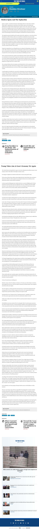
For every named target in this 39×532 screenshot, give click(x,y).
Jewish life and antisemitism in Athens (29, 147)
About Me (15, 16)
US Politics (12, 415)
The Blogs (11, 7)
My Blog (11, 16)
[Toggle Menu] (1, 1)
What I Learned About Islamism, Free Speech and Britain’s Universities (11, 424)
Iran (8, 415)
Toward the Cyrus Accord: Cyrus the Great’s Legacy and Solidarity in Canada (29, 424)
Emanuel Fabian (12, 478)
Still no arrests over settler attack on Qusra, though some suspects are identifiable (20, 470)
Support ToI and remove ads (29, 3)
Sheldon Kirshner (17, 9)
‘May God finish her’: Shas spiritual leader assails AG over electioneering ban (22, 493)
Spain (9, 140)
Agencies (19, 478)
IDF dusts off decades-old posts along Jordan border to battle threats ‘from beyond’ (23, 510)
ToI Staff (20, 472)
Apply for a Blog (35, 16)
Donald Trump (4, 415)
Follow (11, 11)
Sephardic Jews (4, 140)
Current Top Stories (20, 442)
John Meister (25, 150)
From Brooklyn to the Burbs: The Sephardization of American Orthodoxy (11, 149)
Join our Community (9, 3)
